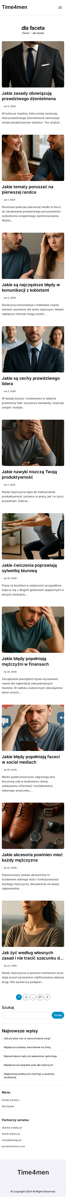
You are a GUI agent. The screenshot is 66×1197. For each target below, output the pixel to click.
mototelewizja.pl (11, 1140)
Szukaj (8, 1007)
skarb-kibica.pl (11, 1133)
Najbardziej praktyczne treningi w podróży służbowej (29, 1075)
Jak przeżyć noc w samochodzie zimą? (27, 1038)
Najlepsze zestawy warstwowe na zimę (27, 1047)
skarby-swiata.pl (12, 1127)
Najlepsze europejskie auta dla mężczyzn (28, 1064)
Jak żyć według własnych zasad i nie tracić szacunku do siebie (32, 958)
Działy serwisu (10, 1099)
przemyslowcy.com (13, 1146)
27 (40, 997)
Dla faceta (8, 1106)
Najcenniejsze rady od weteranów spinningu (30, 1056)
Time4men (14, 7)
